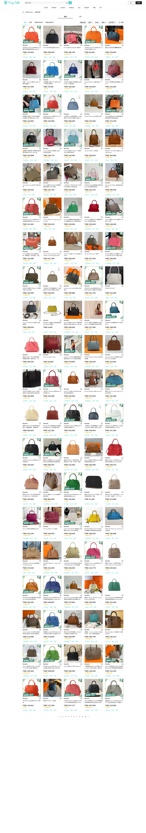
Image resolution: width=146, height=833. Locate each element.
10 (85, 716)
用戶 (80, 16)
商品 (65, 16)
